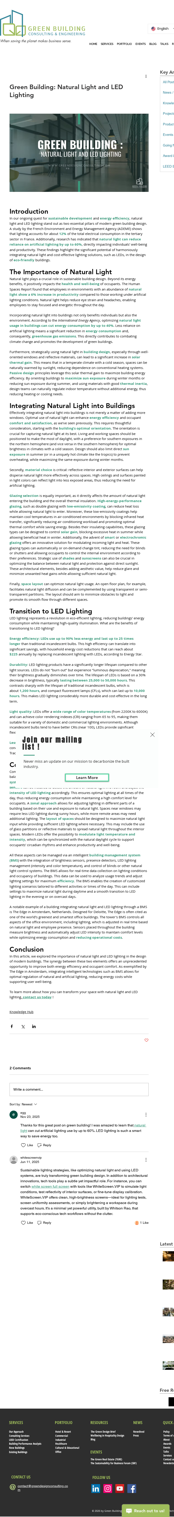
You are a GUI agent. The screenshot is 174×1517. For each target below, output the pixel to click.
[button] (152, 735)
